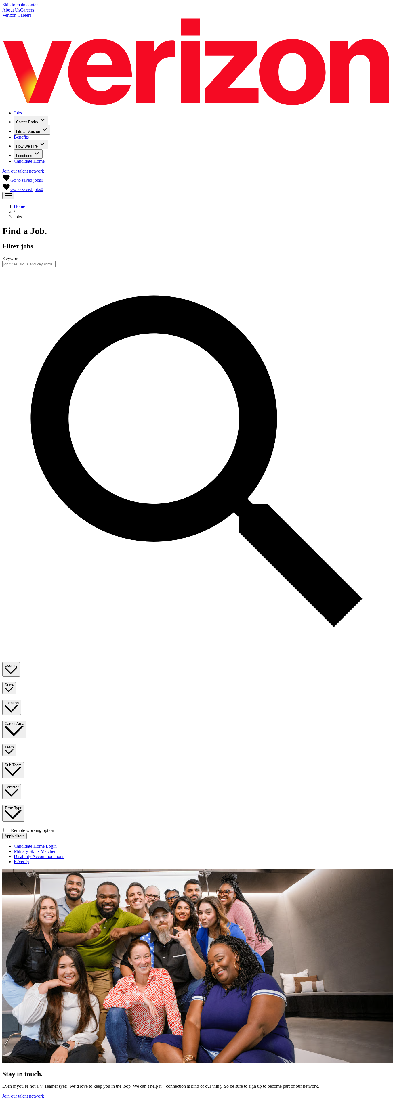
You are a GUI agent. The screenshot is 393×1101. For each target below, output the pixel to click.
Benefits (21, 137)
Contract (12, 787)
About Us (11, 9)
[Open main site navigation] (8, 195)
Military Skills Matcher (35, 851)
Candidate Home (29, 161)
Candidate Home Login (35, 846)
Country (11, 665)
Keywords (11, 258)
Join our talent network (23, 170)
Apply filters (14, 836)
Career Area (14, 723)
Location (12, 703)
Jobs (18, 112)
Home (19, 206)
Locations (24, 156)
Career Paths (27, 122)
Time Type (13, 808)
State (9, 685)
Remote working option (32, 830)
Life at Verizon (28, 131)
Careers (27, 9)
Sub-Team (13, 765)
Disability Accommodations (39, 856)
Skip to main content (21, 4)
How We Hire (27, 146)
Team (9, 747)
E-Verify (21, 861)
